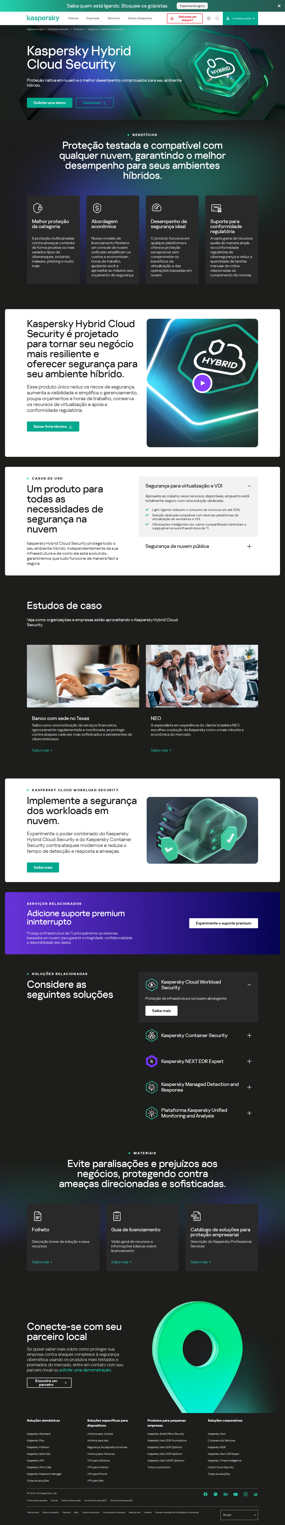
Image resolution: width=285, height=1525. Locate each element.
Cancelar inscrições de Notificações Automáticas (177, 1512)
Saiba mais (40, 750)
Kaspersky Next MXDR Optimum (166, 1460)
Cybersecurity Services (221, 1440)
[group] (142, 383)
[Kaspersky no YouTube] (235, 1494)
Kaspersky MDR (217, 1447)
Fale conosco (33, 1512)
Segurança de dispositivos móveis (107, 1447)
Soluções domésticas (43, 1420)
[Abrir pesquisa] (216, 18)
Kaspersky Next (217, 1433)
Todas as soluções (38, 1480)
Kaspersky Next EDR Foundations (167, 1440)
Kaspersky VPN (35, 1460)
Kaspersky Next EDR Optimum (165, 1447)
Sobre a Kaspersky (140, 18)
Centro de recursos (91, 1512)
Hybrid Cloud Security (221, 1467)
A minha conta (242, 18)
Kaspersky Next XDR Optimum (165, 1453)
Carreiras (148, 1512)
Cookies (54, 1500)
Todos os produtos (159, 1467)
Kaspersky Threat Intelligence (224, 1460)
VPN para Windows (98, 1460)
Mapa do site (134, 1512)
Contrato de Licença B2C (95, 1500)
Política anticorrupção (71, 1500)
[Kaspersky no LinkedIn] (225, 1494)
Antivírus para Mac (98, 1440)
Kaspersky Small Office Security (166, 1433)
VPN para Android (97, 1467)
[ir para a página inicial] (43, 18)
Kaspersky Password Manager (44, 1473)
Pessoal (73, 18)
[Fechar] (279, 6)
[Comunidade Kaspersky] (255, 1494)
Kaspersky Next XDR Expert (223, 1453)
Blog (76, 1512)
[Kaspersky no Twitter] (215, 1494)
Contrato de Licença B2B (121, 1500)
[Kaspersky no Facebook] (205, 1494)
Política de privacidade (37, 1500)
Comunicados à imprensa (114, 1512)
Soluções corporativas (225, 1420)
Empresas (93, 18)
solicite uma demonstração (85, 1370)
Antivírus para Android (100, 1433)
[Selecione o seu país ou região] (208, 18)
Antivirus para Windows (101, 1453)
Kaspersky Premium (38, 1447)
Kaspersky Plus (35, 1440)
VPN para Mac (95, 1480)
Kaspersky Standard (38, 1433)
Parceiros (114, 18)
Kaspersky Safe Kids (38, 1453)
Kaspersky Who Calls (39, 1467)
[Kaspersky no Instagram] (245, 1494)
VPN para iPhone (97, 1473)
